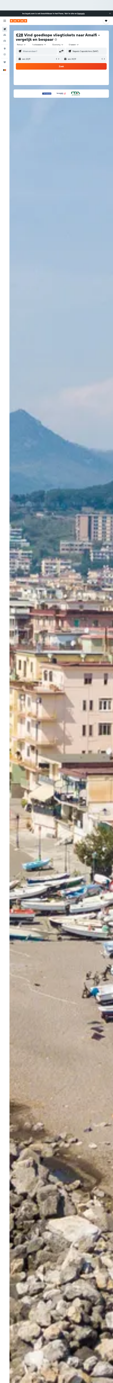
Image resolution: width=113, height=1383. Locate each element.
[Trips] (4, 62)
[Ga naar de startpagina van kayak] (18, 20)
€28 (19, 34)
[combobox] (58, 44)
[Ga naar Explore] (4, 48)
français (81, 13)
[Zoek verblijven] (4, 35)
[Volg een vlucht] (4, 54)
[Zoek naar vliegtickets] (4, 29)
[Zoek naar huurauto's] (4, 40)
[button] (110, 13)
